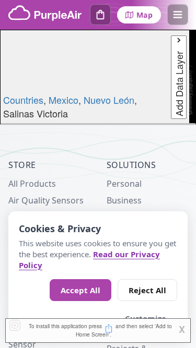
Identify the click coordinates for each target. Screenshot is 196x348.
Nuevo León (109, 99)
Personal (124, 183)
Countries (23, 99)
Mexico (63, 99)
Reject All (147, 290)
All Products (32, 183)
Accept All (80, 290)
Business (124, 200)
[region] (98, 77)
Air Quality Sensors (46, 200)
